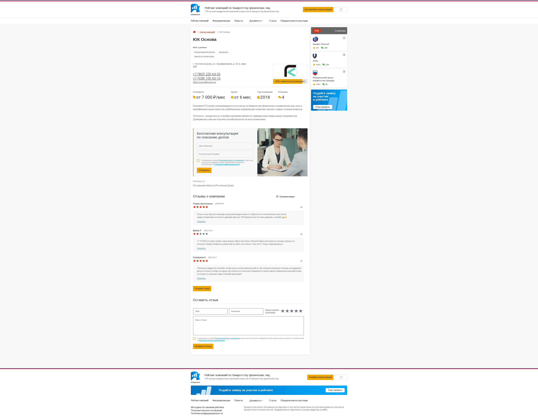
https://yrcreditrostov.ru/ (204, 82)
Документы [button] (255, 21)
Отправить (204, 170)
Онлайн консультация (320, 377)
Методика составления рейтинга (207, 407)
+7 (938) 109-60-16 (206, 78)
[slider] (200, 207)
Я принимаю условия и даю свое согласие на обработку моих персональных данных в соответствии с (227, 162)
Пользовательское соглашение (206, 410)
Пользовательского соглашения (231, 160)
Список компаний (207, 32)
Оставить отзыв (203, 346)
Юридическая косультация (294, 21)
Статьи (272, 21)
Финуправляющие (221, 21)
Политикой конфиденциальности (227, 164)
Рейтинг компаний (199, 21)
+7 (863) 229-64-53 (206, 74)
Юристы (238, 21)
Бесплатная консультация (318, 9)
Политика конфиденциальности (207, 413)
